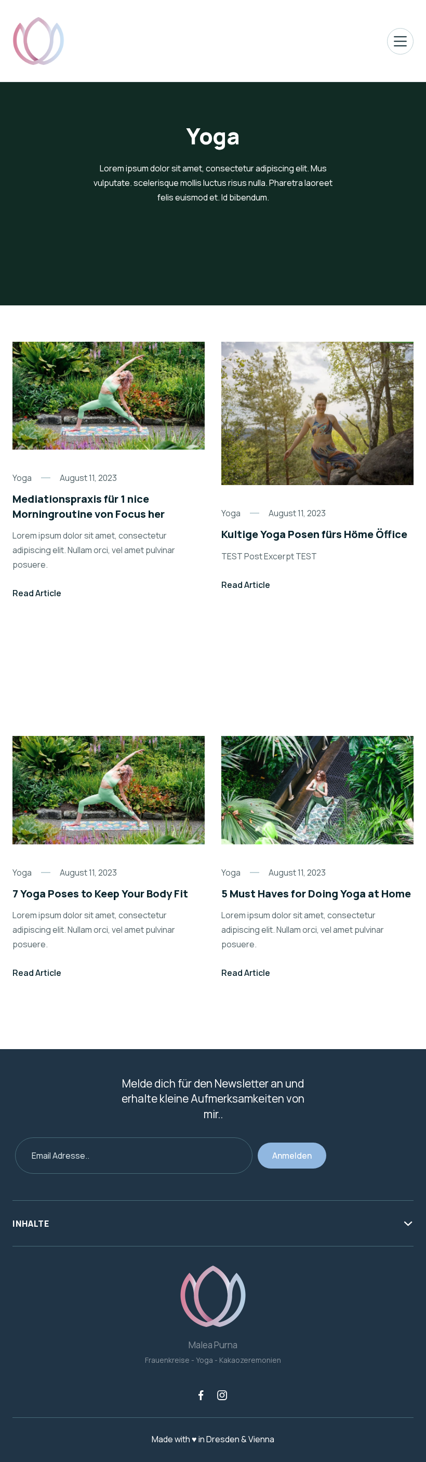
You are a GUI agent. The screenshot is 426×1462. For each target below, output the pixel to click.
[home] (38, 41)
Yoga (22, 477)
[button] (400, 41)
